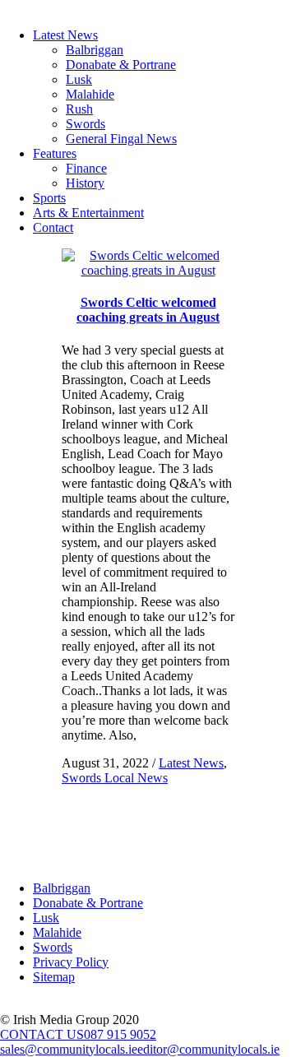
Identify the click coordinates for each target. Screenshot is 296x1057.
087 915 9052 (120, 1034)
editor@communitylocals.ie (208, 1049)
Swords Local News (115, 778)
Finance (86, 168)
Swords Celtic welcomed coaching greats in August (148, 309)
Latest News (65, 35)
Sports (49, 198)
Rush (79, 109)
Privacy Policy (71, 962)
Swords (85, 124)
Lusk (79, 79)
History (85, 183)
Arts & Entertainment (88, 213)
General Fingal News (121, 139)
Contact (53, 227)
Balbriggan (94, 50)
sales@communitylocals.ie (68, 1049)
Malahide (90, 94)
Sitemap (54, 977)
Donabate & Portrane (121, 65)
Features (54, 153)
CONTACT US (42, 1034)
